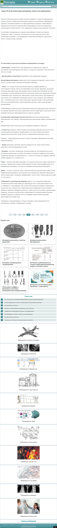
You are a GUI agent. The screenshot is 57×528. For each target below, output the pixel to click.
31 (15, 214)
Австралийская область (11, 305)
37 (41, 214)
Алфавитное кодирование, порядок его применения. (19, 311)
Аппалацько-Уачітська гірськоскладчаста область (18, 320)
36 (37, 214)
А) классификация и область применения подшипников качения (23, 302)
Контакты (51, 2)
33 (24, 214)
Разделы (41, 2)
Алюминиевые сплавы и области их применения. (18, 314)
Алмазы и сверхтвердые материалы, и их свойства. (19, 308)
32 (19, 214)
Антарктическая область (11, 317)
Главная (32, 2)
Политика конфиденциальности (28, 526)
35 (33, 214)
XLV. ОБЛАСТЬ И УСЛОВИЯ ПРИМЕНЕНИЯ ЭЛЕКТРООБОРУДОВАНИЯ (23, 299)
